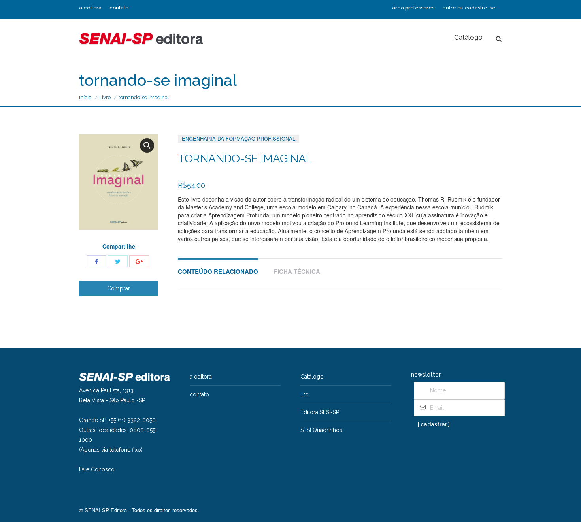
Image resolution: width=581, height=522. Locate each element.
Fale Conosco (97, 469)
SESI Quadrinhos (321, 430)
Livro (105, 97)
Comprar (118, 288)
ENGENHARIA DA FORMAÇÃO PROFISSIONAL (238, 138)
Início (85, 97)
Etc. (304, 394)
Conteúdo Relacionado (218, 271)
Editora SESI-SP (319, 412)
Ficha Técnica (297, 271)
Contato (199, 394)
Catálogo (312, 376)
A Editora (201, 376)
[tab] (218, 267)
